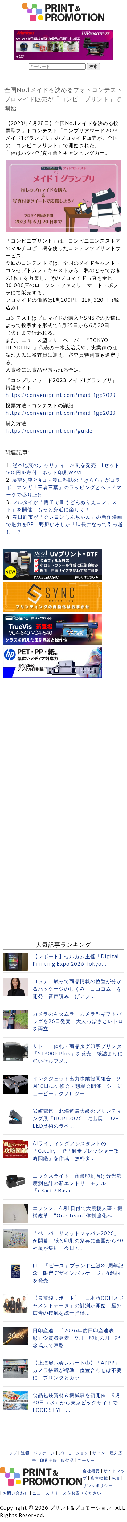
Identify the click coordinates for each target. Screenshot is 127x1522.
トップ (10, 1453)
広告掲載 (99, 1478)
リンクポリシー (98, 1485)
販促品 (67, 1460)
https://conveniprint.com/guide (49, 431)
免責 (116, 1478)
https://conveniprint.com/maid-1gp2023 (61, 395)
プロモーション (74, 1453)
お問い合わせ (16, 1493)
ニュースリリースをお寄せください (66, 1493)
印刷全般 (48, 1460)
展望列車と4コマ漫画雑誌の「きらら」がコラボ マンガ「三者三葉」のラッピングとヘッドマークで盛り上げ (63, 487)
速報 (25, 1453)
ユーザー (86, 1460)
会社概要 (91, 1471)
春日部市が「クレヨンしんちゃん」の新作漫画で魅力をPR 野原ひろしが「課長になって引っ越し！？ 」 (64, 524)
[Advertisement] (63, 743)
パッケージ (44, 1453)
